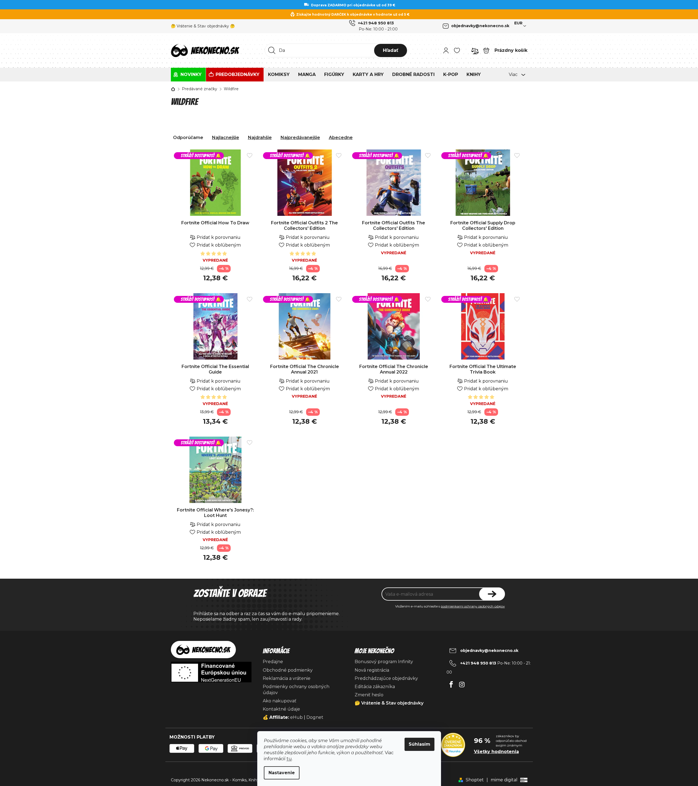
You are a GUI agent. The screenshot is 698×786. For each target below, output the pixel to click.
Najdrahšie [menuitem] (260, 137)
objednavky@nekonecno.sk (480, 25)
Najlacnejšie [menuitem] (225, 137)
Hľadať (390, 50)
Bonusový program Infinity (384, 661)
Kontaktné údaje (281, 709)
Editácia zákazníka (375, 686)
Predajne (273, 661)
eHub (296, 717)
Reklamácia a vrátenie (286, 678)
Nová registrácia (372, 670)
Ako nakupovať (279, 700)
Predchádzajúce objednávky (386, 678)
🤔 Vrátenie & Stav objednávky (389, 703)
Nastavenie (282, 772)
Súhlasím (419, 744)
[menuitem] (188, 74)
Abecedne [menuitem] (341, 137)
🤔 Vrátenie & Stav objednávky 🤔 (203, 26)
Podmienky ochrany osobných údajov (296, 689)
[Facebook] (451, 683)
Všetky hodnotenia (496, 751)
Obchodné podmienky (288, 670)
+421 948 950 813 (376, 23)
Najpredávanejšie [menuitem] (300, 137)
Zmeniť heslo (369, 694)
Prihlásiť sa (492, 594)
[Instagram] (462, 683)
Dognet (314, 717)
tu (289, 758)
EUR (518, 23)
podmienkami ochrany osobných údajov (473, 606)
